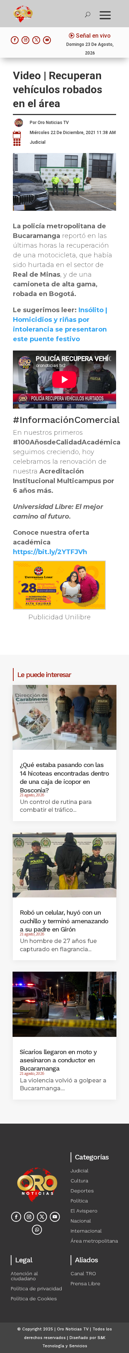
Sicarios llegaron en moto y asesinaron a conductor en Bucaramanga (58, 1060)
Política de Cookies (34, 1298)
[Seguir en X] (36, 40)
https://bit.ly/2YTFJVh (50, 552)
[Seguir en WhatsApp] (37, 1230)
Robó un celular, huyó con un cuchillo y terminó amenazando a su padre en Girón (64, 921)
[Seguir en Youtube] (47, 40)
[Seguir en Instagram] (25, 40)
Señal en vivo (93, 35)
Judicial (38, 142)
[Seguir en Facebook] (15, 40)
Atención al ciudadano (24, 1276)
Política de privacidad (36, 1288)
